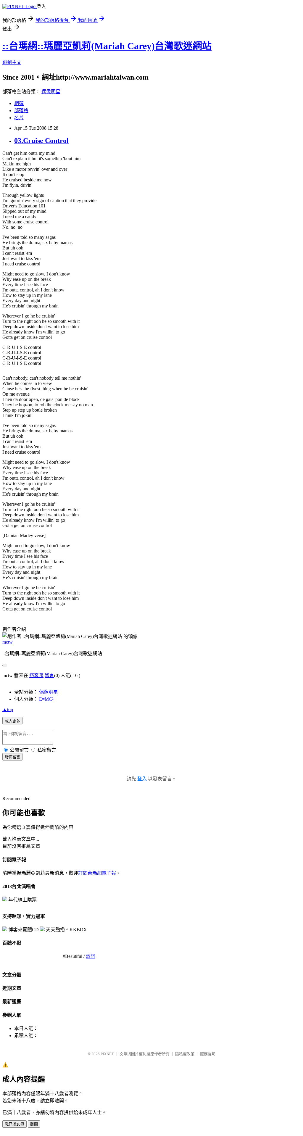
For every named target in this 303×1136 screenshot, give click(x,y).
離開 (34, 1124)
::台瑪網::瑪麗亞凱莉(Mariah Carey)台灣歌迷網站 (107, 46)
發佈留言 (12, 757)
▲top (7, 709)
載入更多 (12, 721)
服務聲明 (207, 1054)
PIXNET (107, 1054)
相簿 (19, 103)
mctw (7, 641)
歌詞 (90, 956)
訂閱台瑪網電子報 (97, 873)
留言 (49, 675)
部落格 (21, 110)
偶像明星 (50, 91)
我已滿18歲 (14, 1124)
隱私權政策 (184, 1054)
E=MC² (46, 699)
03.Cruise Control (41, 140)
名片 (19, 117)
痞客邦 (36, 675)
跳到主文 (11, 62)
